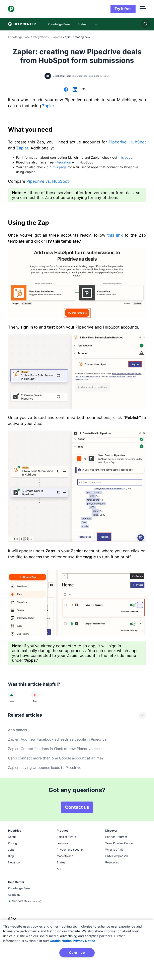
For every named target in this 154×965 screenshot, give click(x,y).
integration (63, 162)
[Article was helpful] (11, 695)
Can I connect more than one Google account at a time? (55, 758)
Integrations (41, 37)
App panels (17, 730)
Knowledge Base (19, 37)
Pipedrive (118, 142)
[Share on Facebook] (66, 90)
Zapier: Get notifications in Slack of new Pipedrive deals (55, 749)
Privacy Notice (84, 941)
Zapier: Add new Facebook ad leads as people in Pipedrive (57, 739)
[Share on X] (83, 90)
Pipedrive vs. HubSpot (47, 181)
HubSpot (137, 142)
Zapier (56, 37)
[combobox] (96, 24)
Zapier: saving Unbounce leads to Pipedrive (44, 767)
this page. (125, 157)
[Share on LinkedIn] (75, 90)
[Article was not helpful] (34, 695)
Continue (77, 953)
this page (60, 167)
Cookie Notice (61, 941)
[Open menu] (143, 8)
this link (115, 235)
